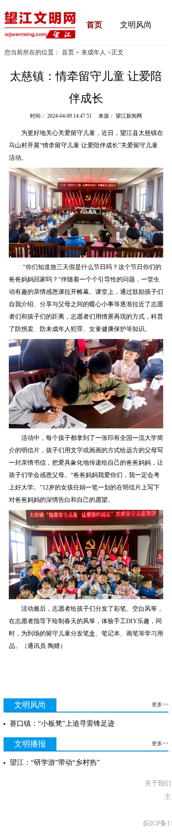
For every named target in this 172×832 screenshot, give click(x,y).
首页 (94, 24)
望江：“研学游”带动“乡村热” (55, 762)
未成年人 (93, 52)
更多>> (160, 704)
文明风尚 (136, 24)
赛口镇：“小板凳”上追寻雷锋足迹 (62, 723)
